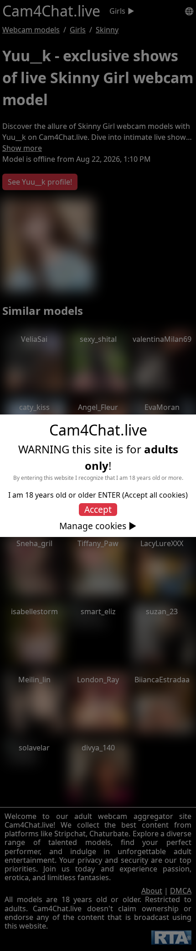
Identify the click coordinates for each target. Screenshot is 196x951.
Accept (98, 509)
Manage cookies (92, 526)
